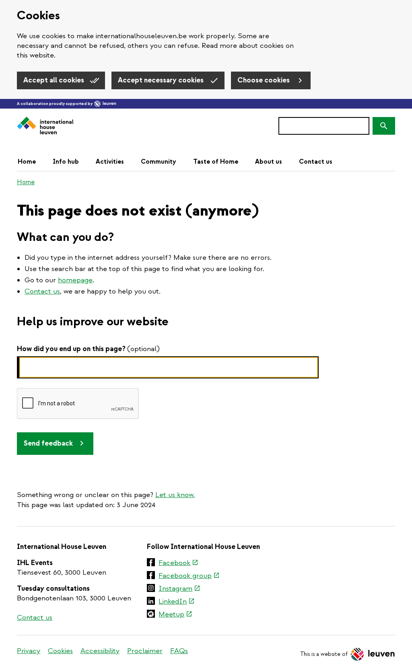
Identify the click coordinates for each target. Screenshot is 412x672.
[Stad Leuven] (105, 104)
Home (27, 162)
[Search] (384, 126)
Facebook (178, 563)
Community (158, 162)
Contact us (315, 162)
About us (268, 162)
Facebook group (189, 576)
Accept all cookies (54, 80)
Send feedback (48, 443)
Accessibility (99, 651)
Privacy (28, 651)
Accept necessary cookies (161, 80)
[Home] (45, 126)
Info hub (66, 162)
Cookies (60, 651)
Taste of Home (215, 162)
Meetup (175, 615)
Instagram (179, 589)
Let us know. (175, 494)
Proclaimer (145, 651)
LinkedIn (177, 602)
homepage (75, 280)
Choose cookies (264, 80)
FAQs (179, 651)
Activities (110, 162)
